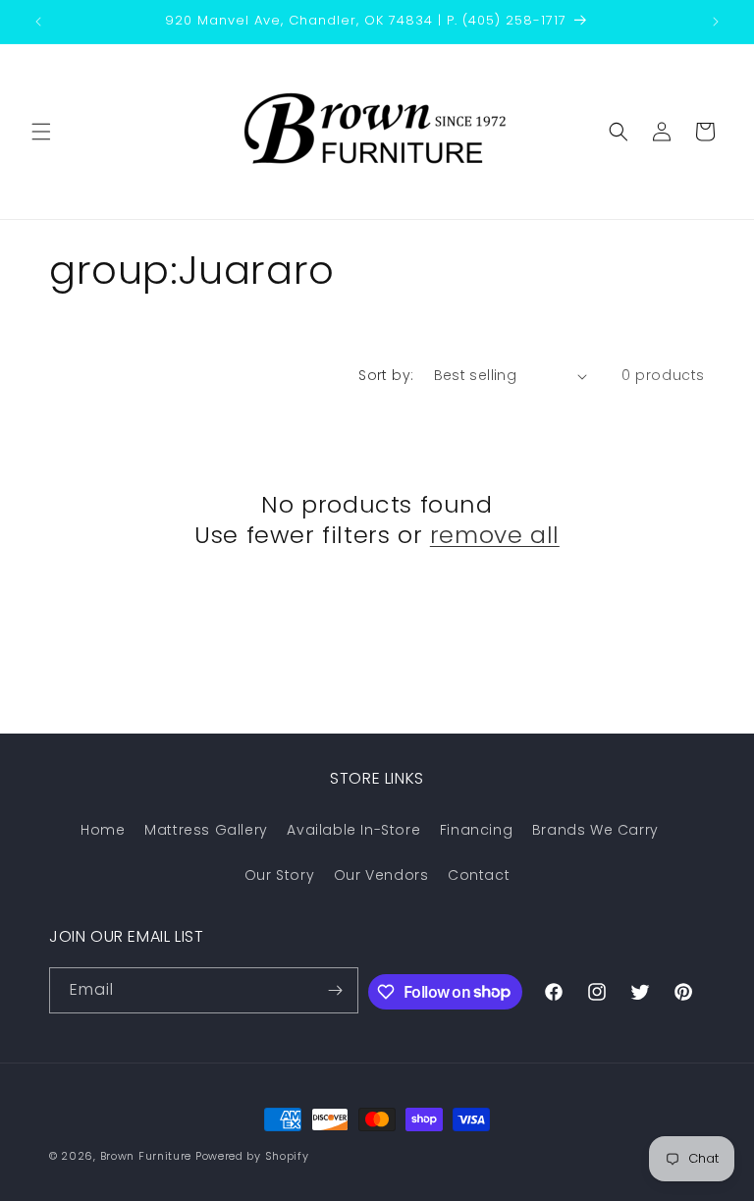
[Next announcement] (715, 21)
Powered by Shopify (252, 1156)
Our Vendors (381, 875)
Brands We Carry (595, 830)
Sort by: (385, 375)
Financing (476, 830)
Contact (479, 875)
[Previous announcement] (38, 21)
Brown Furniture (146, 1156)
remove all (495, 534)
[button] (41, 131)
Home (103, 830)
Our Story (279, 875)
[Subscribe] (335, 990)
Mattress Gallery (206, 830)
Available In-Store (353, 830)
